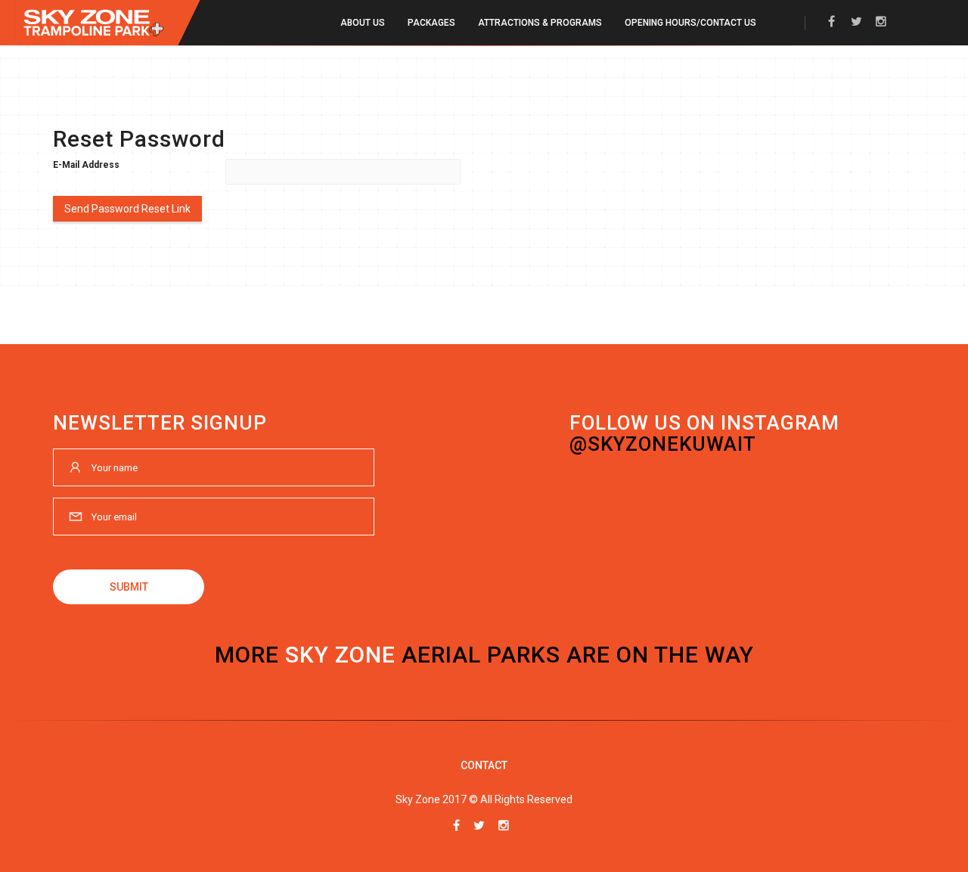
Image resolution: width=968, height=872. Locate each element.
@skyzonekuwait (662, 444)
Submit (129, 587)
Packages (431, 22)
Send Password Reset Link (127, 209)
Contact (484, 765)
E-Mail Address (86, 165)
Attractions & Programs (540, 22)
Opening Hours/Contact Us (690, 22)
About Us (362, 22)
